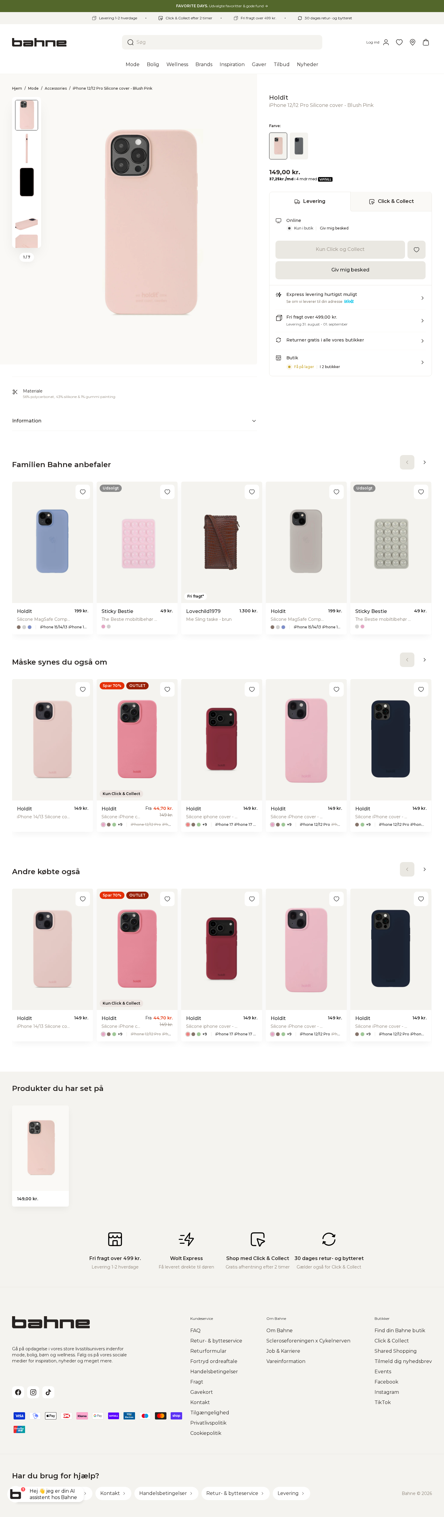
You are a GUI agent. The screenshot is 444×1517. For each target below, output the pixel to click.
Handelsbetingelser (214, 1371)
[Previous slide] (26, 105)
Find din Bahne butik (400, 1330)
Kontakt (200, 1402)
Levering (314, 201)
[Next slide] (26, 240)
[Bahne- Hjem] (64, 42)
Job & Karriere (283, 1351)
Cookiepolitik (205, 1433)
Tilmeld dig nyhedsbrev (403, 1361)
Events (383, 1371)
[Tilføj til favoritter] (416, 250)
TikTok (383, 1402)
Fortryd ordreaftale (213, 1361)
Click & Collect (396, 201)
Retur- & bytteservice (216, 1341)
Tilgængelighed (209, 1413)
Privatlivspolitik (208, 1423)
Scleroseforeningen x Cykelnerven (308, 1341)
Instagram (387, 1392)
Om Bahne (279, 1330)
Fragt (196, 1382)
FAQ (195, 1330)
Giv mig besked (334, 228)
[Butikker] (413, 42)
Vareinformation (285, 1361)
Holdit (278, 97)
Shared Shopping (396, 1351)
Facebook (386, 1382)
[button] (350, 300)
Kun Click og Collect (340, 249)
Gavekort (201, 1392)
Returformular (208, 1351)
